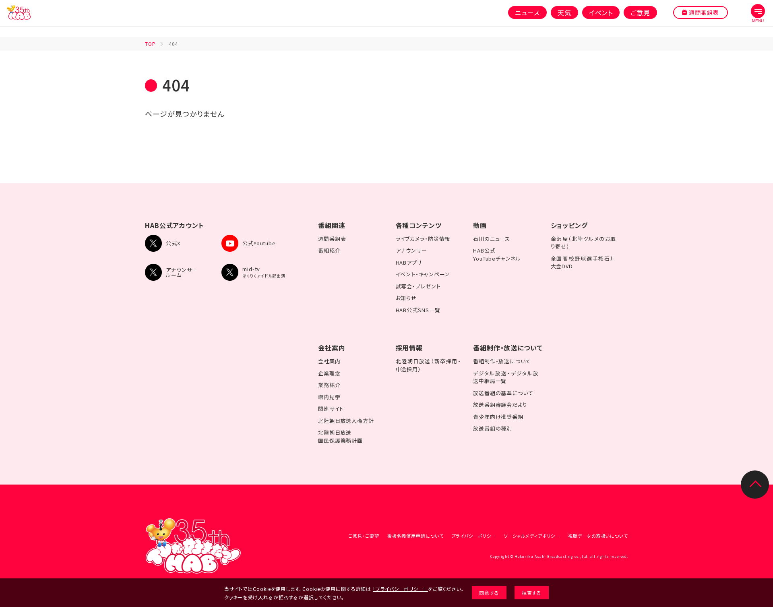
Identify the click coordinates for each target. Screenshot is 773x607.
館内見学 (329, 397)
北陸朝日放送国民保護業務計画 (340, 436)
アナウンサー (411, 250)
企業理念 (329, 373)
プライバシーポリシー (474, 535)
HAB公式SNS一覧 (418, 310)
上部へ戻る (755, 484)
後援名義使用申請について (415, 535)
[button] (758, 13)
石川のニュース (491, 238)
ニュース (527, 12)
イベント (601, 12)
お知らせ (406, 298)
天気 (564, 12)
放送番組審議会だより (500, 404)
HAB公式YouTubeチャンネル (497, 254)
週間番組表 (332, 238)
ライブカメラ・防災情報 (423, 238)
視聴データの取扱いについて (598, 535)
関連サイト (331, 408)
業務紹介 (329, 385)
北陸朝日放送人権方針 (346, 421)
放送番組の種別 (492, 428)
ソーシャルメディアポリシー (532, 535)
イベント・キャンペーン (423, 274)
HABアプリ (409, 262)
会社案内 (331, 347)
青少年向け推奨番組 (498, 417)
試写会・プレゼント (418, 286)
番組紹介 (329, 250)
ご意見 (640, 12)
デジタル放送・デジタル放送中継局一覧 (506, 377)
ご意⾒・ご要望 (363, 535)
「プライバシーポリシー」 (399, 588)
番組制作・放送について (508, 347)
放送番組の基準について (503, 393)
